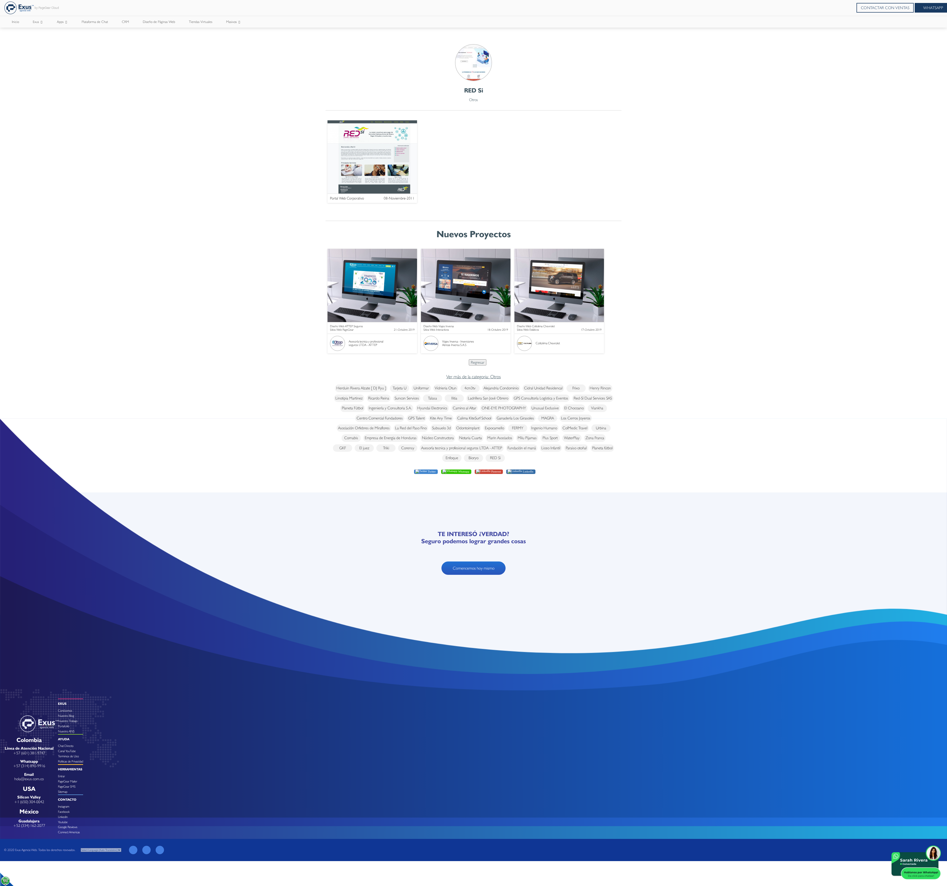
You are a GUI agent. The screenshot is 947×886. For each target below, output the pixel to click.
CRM (125, 22)
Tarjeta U (399, 388)
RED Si (495, 457)
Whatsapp (463, 471)
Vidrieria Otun (445, 388)
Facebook (64, 812)
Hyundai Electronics (432, 408)
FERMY (517, 428)
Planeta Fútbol (352, 408)
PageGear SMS (66, 786)
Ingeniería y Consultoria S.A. (390, 408)
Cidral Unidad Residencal (543, 388)
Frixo (576, 388)
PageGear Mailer (67, 781)
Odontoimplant (467, 428)
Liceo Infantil (550, 448)
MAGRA (547, 418)
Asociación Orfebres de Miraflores (364, 428)
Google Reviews (67, 827)
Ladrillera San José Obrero (488, 398)
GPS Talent (416, 418)
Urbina (601, 428)
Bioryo (473, 457)
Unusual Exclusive (545, 408)
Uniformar (421, 388)
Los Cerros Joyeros (575, 418)
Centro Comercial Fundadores (380, 418)
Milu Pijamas (527, 437)
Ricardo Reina (378, 398)
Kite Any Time (441, 418)
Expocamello (494, 428)
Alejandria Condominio (501, 388)
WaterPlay (572, 437)
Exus (36, 22)
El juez (364, 448)
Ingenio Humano (544, 428)
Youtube (63, 822)
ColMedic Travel (575, 428)
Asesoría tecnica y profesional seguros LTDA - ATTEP (461, 448)
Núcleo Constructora (438, 437)
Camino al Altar (464, 408)
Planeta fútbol (602, 448)
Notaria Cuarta (470, 437)
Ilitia (454, 398)
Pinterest (496, 471)
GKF (342, 448)
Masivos (232, 22)
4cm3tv (469, 388)
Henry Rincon (600, 388)
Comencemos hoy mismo (473, 568)
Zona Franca (594, 437)
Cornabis (351, 437)
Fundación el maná (522, 448)
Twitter (431, 471)
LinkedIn (527, 471)
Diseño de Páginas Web (159, 22)
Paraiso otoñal (576, 448)
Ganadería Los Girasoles (515, 418)
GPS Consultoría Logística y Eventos (541, 398)
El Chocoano (574, 408)
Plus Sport (550, 437)
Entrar (61, 776)
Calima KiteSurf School (474, 418)
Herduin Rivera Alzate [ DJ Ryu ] (361, 388)
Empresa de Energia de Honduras (391, 437)
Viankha (597, 408)
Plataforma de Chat (95, 22)
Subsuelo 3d (441, 428)
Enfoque (452, 457)
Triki (386, 448)
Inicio (15, 22)
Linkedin (63, 817)
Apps (61, 22)
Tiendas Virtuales (200, 22)
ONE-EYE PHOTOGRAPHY (504, 408)
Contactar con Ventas (885, 7)
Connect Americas (69, 832)
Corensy (407, 448)
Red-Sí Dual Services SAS (593, 398)
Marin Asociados (499, 437)
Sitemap (62, 792)
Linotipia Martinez (349, 398)
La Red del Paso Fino (411, 428)
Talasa (432, 398)
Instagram (63, 806)
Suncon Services (407, 398)
